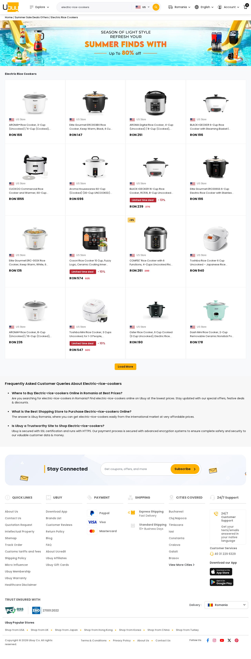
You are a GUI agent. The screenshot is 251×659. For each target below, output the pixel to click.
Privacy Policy (122, 640)
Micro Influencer (16, 565)
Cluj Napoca (177, 518)
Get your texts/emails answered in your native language (230, 533)
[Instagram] (214, 641)
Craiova (174, 545)
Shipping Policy (15, 558)
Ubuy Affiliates (56, 558)
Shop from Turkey (187, 630)
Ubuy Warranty (15, 578)
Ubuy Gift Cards (57, 565)
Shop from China (158, 630)
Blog (49, 538)
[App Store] (221, 573)
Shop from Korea (130, 630)
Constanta (176, 538)
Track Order (13, 545)
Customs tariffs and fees (23, 551)
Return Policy (55, 531)
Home (9, 17)
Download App (56, 511)
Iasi (171, 531)
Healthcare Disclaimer (21, 585)
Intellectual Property (19, 531)
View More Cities (181, 565)
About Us (11, 511)
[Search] (156, 7)
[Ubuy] (11, 7)
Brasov (174, 558)
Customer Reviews (59, 525)
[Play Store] (221, 583)
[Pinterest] (236, 641)
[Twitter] (229, 641)
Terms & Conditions (93, 640)
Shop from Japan (66, 630)
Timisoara (176, 525)
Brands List (53, 518)
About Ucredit (56, 551)
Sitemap (11, 538)
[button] (179, 7)
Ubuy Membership (18, 571)
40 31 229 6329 (225, 554)
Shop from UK (39, 630)
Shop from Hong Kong (98, 630)
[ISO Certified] (43, 610)
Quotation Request (18, 525)
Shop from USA (14, 630)
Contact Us (13, 518)
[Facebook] (208, 641)
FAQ (49, 545)
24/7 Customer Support (228, 517)
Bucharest (176, 511)
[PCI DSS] (14, 610)
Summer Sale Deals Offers (32, 17)
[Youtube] (222, 641)
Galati (173, 551)
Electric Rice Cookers (64, 17)
